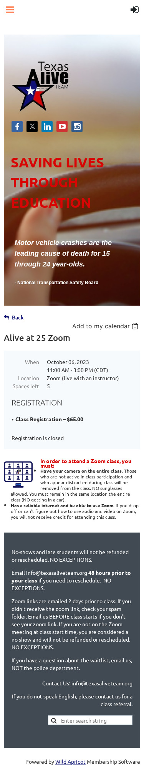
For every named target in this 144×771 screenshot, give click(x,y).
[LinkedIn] (47, 126)
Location (28, 377)
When (32, 361)
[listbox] (106, 326)
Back (18, 317)
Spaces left (26, 385)
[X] (32, 126)
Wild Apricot (70, 761)
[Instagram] (77, 126)
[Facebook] (17, 126)
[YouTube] (62, 126)
